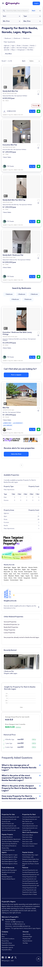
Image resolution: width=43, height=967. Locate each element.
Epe (28, 569)
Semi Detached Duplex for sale (10, 828)
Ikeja (15, 571)
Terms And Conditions (8, 938)
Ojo (32, 576)
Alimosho (24, 567)
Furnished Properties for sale (30, 883)
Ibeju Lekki (7, 571)
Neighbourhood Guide (8, 872)
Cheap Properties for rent (29, 876)
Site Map (25, 943)
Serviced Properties (10, 622)
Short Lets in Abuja (27, 835)
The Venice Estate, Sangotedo (10, 841)
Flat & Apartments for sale (9, 819)
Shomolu (34, 578)
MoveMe (4, 874)
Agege (14, 567)
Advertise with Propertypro (9, 870)
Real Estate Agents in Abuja (9, 857)
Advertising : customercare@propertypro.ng (17, 926)
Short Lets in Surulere (28, 846)
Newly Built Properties (11, 627)
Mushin (17, 576)
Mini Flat (6, 408)
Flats (5, 497)
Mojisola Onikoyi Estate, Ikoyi (30, 859)
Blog (3, 936)
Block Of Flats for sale (8, 823)
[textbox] (11, 16)
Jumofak (7, 50)
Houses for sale (6, 821)
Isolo (14, 573)
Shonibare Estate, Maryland (30, 861)
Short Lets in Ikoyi (27, 839)
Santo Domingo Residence (9, 843)
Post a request (16, 375)
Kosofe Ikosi (25, 573)
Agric (13, 45)
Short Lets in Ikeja (27, 837)
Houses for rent (26, 830)
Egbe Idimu (17, 569)
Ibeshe (32, 45)
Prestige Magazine (7, 876)
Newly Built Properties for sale (30, 885)
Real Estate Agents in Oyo (9, 859)
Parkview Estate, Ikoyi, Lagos (30, 855)
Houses (6, 500)
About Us (4, 934)
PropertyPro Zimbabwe (8, 945)
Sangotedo (27, 578)
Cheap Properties (9, 630)
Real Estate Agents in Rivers (9, 863)
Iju (12, 571)
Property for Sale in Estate (29, 892)
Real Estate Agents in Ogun (9, 861)
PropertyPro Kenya (7, 943)
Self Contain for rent (28, 823)
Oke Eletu (30, 50)
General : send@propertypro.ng (14, 921)
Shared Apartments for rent (30, 826)
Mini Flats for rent (27, 821)
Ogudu (27, 576)
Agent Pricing (26, 934)
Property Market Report (8, 879)
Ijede (13, 47)
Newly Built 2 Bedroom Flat (13, 255)
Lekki (5, 576)
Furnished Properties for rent (30, 872)
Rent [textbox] (33, 10)
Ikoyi (35, 571)
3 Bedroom (26, 38)
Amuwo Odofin (32, 567)
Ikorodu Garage (22, 47)
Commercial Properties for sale (10, 817)
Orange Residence (7, 837)
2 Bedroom (17, 38)
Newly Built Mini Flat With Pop (14, 200)
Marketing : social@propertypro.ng (15, 924)
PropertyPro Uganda (7, 947)
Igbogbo (7, 47)
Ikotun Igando (28, 571)
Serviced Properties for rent (30, 870)
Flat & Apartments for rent (29, 819)
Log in (36, 3)
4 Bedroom (15, 299)
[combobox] (36, 11)
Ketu (19, 573)
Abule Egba (7, 567)
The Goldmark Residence (9, 846)
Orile (15, 578)
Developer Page (27, 936)
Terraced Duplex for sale (9, 830)
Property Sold (26, 938)
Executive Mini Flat (10, 145)
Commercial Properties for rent (31, 817)
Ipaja (10, 573)
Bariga (11, 569)
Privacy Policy (5, 941)
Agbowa (7, 45)
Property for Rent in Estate (29, 894)
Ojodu (36, 576)
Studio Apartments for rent (29, 828)
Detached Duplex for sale (9, 826)
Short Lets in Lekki (27, 841)
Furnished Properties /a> (12, 624)
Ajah (19, 567)
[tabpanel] (21, 77)
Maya (13, 50)
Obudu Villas (5, 848)
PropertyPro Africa (7, 949)
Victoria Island (14, 580)
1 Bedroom (7, 38)
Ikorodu (20, 571)
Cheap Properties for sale (29, 887)
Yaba (21, 580)
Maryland (11, 576)
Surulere (6, 580)
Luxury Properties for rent (29, 879)
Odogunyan (21, 50)
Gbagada (33, 569)
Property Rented (27, 941)
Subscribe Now (16, 454)
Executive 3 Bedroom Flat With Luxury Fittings (15, 339)
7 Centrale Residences (8, 850)
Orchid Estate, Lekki (28, 857)
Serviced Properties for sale (30, 881)
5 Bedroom (27, 299)
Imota (31, 47)
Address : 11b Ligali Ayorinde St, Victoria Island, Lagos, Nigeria (22, 928)
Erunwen (26, 45)
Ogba (22, 576)
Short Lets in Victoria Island (29, 843)
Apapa (6, 569)
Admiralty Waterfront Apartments (11, 839)
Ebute (19, 45)
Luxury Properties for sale (29, 890)
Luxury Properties (9, 632)
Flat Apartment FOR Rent (20, 95)
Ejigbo (24, 569)
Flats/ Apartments (9, 42)
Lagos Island (34, 573)
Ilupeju (6, 573)
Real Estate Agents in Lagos (9, 855)
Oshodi (20, 578)
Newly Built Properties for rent (30, 874)
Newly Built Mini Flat (10, 91)
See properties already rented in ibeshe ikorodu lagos (21, 637)
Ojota (5, 578)
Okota (10, 578)
